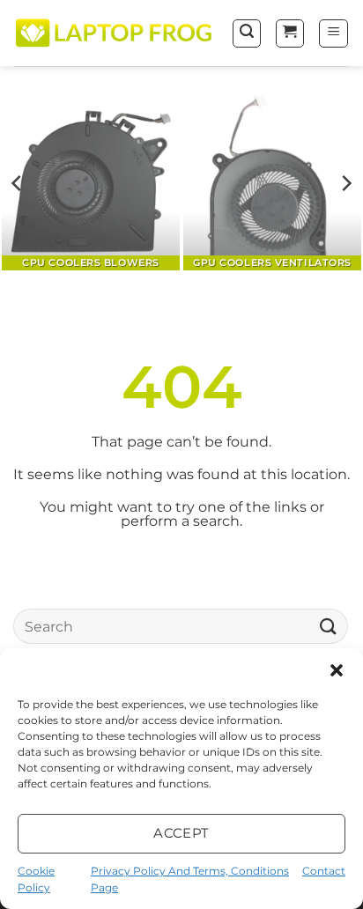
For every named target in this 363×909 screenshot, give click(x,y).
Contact (323, 870)
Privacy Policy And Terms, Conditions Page (190, 879)
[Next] (345, 183)
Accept (181, 832)
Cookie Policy (36, 879)
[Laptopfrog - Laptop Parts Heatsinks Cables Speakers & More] (115, 33)
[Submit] (328, 627)
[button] (336, 670)
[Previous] (17, 183)
